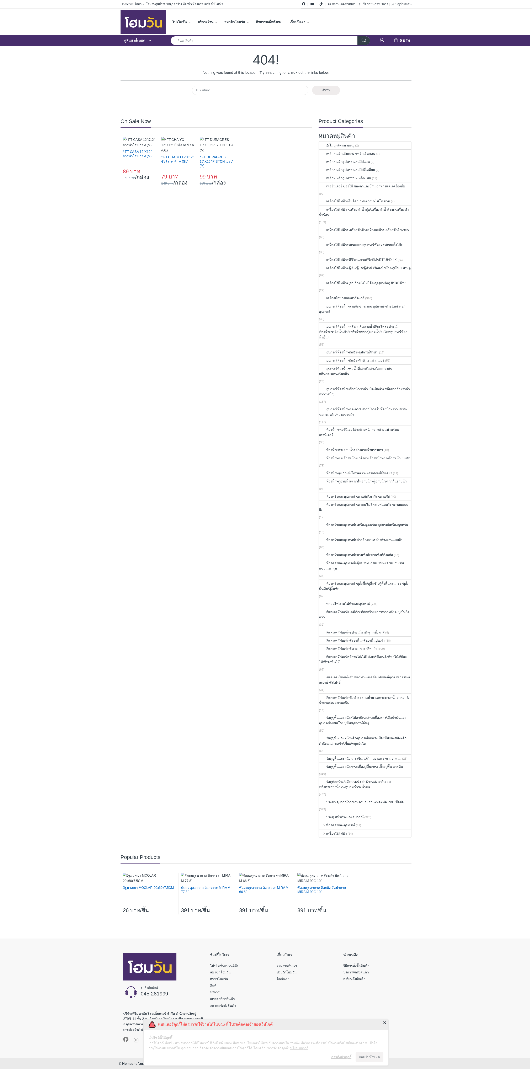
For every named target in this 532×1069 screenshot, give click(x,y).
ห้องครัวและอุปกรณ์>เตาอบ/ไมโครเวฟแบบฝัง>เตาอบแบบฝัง (363, 507)
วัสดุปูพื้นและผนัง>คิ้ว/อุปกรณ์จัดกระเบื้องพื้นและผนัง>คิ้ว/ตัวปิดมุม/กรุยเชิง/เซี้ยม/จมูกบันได (363, 740)
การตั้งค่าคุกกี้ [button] (341, 1057)
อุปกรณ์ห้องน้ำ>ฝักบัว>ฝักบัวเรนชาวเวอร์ (355, 360)
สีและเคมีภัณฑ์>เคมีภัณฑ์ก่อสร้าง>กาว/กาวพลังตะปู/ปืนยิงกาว (364, 614)
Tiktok (321, 4)
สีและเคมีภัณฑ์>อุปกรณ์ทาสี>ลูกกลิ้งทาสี (355, 632)
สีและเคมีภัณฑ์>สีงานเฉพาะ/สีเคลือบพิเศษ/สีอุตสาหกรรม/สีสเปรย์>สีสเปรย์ (364, 679)
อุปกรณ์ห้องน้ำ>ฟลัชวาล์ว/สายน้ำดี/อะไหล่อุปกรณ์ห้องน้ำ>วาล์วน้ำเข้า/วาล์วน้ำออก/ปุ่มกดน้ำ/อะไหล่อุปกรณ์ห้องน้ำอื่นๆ (363, 332)
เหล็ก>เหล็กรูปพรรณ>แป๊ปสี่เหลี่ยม (350, 170)
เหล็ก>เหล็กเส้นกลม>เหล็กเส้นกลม (350, 153)
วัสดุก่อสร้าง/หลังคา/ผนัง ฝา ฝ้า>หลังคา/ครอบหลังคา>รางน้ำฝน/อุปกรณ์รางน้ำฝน (355, 784)
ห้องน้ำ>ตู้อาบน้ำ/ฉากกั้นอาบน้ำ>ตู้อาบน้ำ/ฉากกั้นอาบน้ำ (366, 481)
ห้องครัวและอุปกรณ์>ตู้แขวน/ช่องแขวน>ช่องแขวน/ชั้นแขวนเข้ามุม (361, 565)
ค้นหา (326, 90)
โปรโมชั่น (179, 22)
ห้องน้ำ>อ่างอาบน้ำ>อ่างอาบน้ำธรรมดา (354, 450)
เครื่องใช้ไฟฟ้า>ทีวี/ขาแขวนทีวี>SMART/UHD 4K (361, 260)
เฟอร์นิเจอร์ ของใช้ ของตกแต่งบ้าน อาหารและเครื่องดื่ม (365, 186)
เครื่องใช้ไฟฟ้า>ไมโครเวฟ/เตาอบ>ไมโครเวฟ (358, 201)
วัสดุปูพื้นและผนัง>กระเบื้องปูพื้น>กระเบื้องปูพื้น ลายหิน (364, 767)
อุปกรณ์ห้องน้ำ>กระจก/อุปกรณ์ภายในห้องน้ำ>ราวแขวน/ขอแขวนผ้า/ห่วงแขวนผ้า (363, 411)
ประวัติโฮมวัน (286, 972)
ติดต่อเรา (283, 979)
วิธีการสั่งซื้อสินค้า (356, 966)
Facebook (304, 4)
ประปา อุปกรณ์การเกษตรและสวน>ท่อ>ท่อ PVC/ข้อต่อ (365, 802)
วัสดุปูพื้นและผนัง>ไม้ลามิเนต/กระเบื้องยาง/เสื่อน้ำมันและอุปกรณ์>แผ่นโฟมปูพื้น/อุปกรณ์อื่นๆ (362, 720)
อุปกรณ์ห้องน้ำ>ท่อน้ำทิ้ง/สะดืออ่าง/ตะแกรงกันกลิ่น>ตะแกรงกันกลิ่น (355, 371)
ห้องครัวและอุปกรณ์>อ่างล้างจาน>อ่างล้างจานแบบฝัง (364, 540)
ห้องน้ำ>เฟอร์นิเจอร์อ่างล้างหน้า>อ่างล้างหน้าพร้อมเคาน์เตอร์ (359, 432)
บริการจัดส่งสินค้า (356, 972)
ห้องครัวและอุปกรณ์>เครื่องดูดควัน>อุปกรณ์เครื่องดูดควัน (367, 525)
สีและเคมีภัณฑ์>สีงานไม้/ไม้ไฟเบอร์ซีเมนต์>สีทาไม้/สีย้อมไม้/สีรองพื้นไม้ (363, 659)
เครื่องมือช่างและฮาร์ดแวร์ (345, 298)
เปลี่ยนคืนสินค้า (354, 979)
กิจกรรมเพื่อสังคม (268, 22)
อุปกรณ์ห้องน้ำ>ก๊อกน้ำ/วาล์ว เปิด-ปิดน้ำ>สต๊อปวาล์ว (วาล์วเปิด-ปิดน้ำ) (364, 391)
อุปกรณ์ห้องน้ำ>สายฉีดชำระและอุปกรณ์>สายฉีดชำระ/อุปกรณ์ (361, 309)
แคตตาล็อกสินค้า (222, 999)
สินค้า (214, 985)
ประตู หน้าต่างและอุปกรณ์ (344, 817)
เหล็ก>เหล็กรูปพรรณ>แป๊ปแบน (348, 162)
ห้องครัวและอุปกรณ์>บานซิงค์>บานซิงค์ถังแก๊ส (359, 555)
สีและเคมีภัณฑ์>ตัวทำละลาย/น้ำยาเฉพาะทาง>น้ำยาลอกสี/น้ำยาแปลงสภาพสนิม (364, 700)
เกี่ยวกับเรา (297, 22)
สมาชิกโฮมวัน (234, 22)
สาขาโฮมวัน (219, 979)
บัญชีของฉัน (403, 4)
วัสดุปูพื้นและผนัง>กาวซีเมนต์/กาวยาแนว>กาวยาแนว (363, 758)
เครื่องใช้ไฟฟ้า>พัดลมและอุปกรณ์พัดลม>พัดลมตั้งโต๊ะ (364, 245)
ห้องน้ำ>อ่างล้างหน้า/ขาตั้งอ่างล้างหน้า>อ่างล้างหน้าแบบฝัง (368, 458)
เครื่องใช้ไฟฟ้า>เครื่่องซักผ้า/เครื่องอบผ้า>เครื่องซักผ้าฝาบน (367, 230)
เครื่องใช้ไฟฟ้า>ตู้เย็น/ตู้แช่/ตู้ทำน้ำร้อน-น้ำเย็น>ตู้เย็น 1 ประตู (368, 268)
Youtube (312, 4)
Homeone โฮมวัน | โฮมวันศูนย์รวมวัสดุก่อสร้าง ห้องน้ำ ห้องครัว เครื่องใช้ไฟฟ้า (172, 4)
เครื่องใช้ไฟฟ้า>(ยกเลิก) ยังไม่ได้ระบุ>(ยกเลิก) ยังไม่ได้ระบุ (367, 283)
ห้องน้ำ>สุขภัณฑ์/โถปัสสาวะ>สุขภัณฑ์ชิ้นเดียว (359, 473)
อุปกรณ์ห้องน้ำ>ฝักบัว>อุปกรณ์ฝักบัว (352, 352)
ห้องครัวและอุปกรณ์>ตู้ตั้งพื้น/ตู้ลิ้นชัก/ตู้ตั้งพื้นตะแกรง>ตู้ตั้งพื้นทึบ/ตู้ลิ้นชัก (364, 586)
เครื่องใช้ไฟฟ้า (336, 833)
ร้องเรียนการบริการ (375, 4)
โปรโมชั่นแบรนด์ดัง (224, 966)
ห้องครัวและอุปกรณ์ (340, 825)
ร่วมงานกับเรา (287, 966)
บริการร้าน (205, 22)
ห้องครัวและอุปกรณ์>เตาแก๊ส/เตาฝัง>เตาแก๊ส (358, 496)
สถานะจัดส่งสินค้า (344, 4)
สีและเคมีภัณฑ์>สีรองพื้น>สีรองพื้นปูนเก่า (355, 640)
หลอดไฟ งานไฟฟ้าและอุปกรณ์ (348, 603)
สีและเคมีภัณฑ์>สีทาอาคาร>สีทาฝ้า (351, 648)
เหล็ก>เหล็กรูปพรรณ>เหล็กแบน (348, 178)
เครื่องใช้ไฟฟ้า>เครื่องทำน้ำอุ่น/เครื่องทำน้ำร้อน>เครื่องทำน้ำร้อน (364, 212)
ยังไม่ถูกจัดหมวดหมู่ (340, 145)
